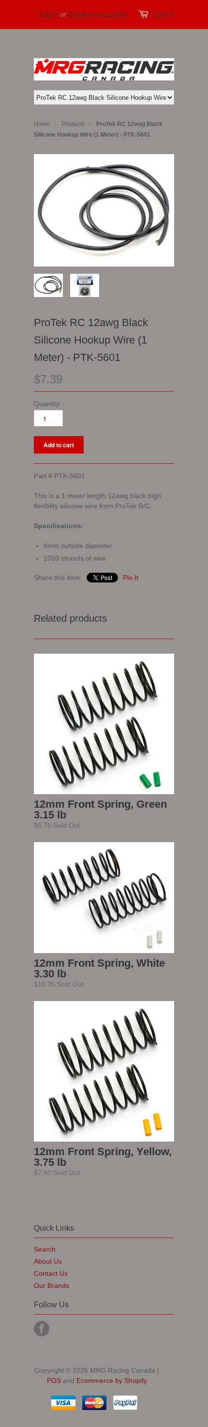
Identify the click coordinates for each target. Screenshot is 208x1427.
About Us (48, 1261)
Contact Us (51, 1273)
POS (54, 1380)
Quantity (46, 404)
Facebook (41, 1328)
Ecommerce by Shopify (111, 1380)
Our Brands (51, 1285)
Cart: (163, 14)
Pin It (130, 577)
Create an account (97, 14)
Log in (48, 14)
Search (45, 1249)
